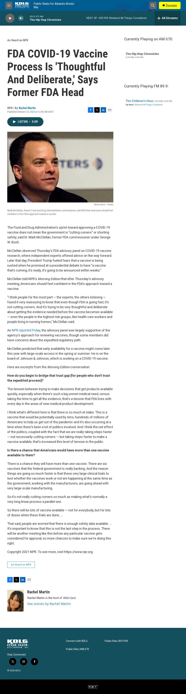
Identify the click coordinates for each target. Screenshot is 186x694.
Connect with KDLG (77, 641)
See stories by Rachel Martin (49, 604)
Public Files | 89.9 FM (116, 641)
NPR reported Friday (26, 330)
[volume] (21, 18)
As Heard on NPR (17, 40)
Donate (171, 5)
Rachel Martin (27, 108)
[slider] (26, 18)
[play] (10, 18)
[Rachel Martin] (15, 600)
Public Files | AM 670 (77, 649)
